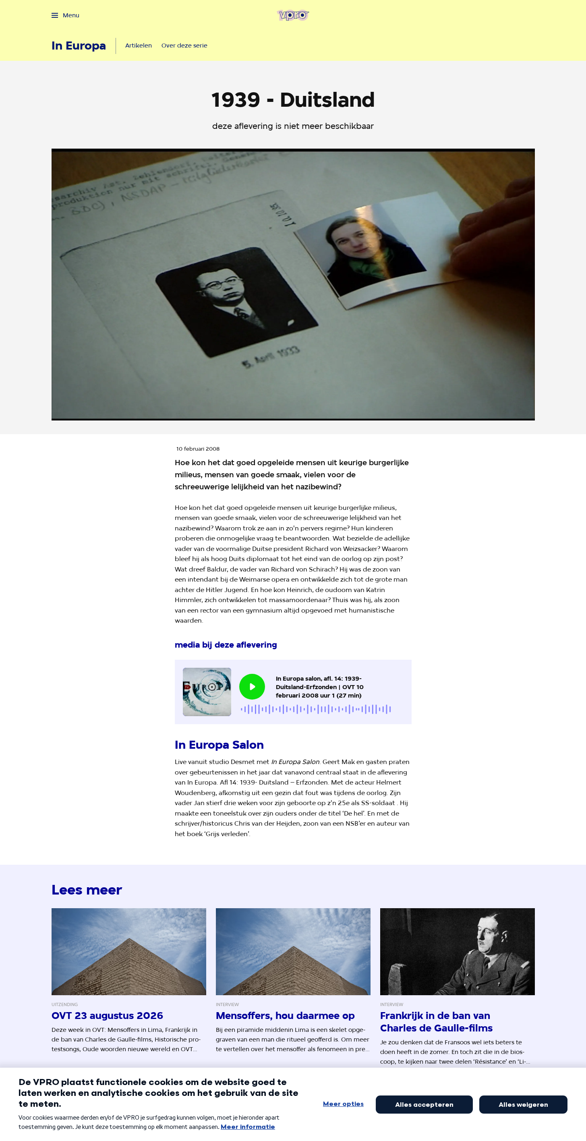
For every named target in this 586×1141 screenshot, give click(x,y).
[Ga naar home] (293, 15)
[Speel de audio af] (252, 687)
